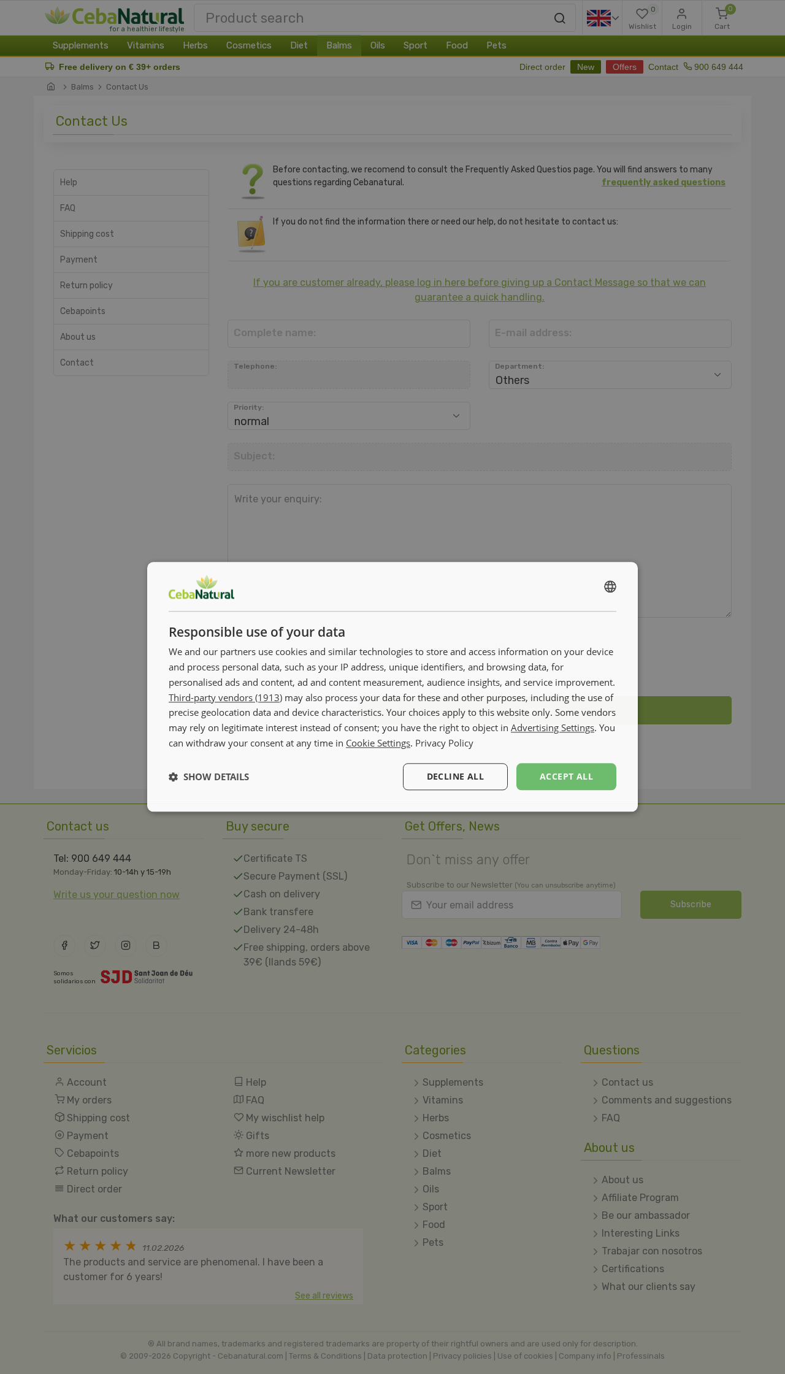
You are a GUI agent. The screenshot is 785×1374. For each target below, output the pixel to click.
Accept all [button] (566, 776)
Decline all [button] (455, 776)
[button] (209, 776)
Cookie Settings (378, 743)
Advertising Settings (552, 727)
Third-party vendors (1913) (225, 697)
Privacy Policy (444, 743)
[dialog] (392, 687)
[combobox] (610, 586)
